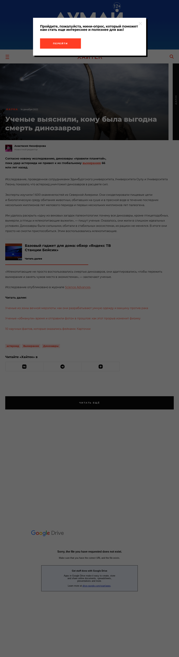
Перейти (60, 43)
